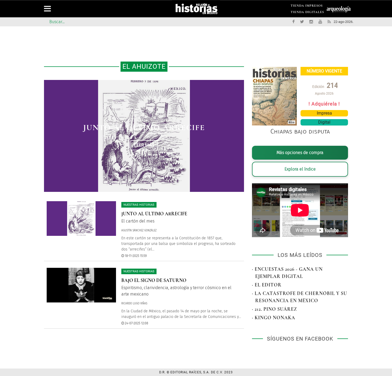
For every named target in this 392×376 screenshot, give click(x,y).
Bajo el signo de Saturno (153, 280)
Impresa (324, 113)
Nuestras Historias (138, 205)
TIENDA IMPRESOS (307, 6)
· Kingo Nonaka (273, 318)
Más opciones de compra (300, 152)
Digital (324, 122)
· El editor (267, 285)
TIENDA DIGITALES (307, 13)
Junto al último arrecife (144, 127)
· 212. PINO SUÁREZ (274, 309)
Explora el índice (300, 169)
